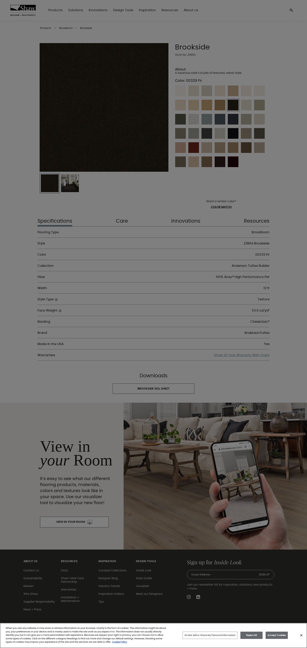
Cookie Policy (119, 642)
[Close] (301, 635)
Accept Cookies (277, 635)
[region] (153, 635)
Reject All (251, 635)
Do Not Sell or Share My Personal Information (210, 635)
